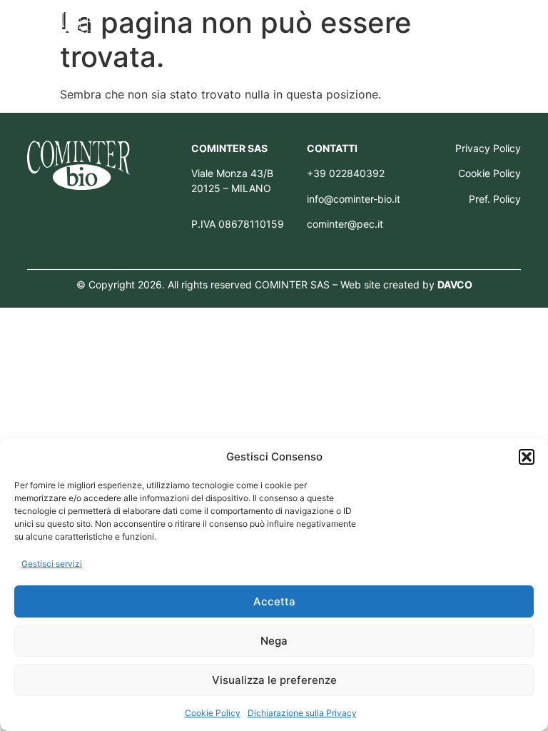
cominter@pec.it (345, 224)
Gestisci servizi (51, 563)
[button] (526, 457)
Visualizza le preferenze (274, 680)
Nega (274, 640)
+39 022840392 (346, 173)
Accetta (274, 601)
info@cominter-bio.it (353, 199)
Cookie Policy (212, 712)
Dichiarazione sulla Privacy (302, 712)
